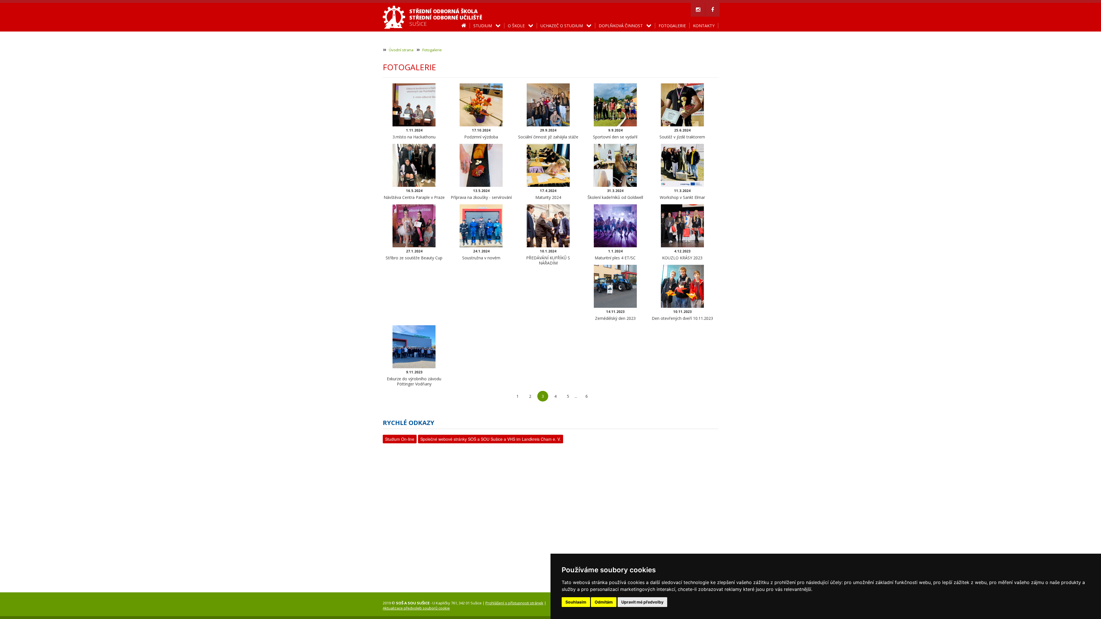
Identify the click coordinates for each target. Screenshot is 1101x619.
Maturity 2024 (548, 194)
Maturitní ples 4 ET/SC (615, 254)
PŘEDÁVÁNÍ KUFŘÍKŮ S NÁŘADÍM (548, 257)
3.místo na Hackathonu (414, 134)
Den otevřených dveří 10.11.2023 (682, 315)
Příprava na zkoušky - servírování (481, 194)
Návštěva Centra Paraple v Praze (414, 194)
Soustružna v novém (481, 254)
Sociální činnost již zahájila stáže (548, 134)
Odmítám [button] (604, 602)
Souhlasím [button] (575, 602)
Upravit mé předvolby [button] (642, 602)
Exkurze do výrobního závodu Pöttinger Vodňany (414, 378)
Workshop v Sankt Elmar (682, 194)
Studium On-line (399, 439)
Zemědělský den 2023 (615, 315)
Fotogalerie (432, 49)
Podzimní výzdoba (481, 134)
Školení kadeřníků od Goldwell (615, 194)
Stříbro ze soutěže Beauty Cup (414, 254)
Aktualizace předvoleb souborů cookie (416, 608)
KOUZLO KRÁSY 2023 (682, 254)
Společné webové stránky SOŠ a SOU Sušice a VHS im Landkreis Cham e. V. (490, 439)
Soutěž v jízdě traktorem (682, 134)
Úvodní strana (401, 49)
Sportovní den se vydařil (615, 134)
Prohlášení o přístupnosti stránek (514, 603)
